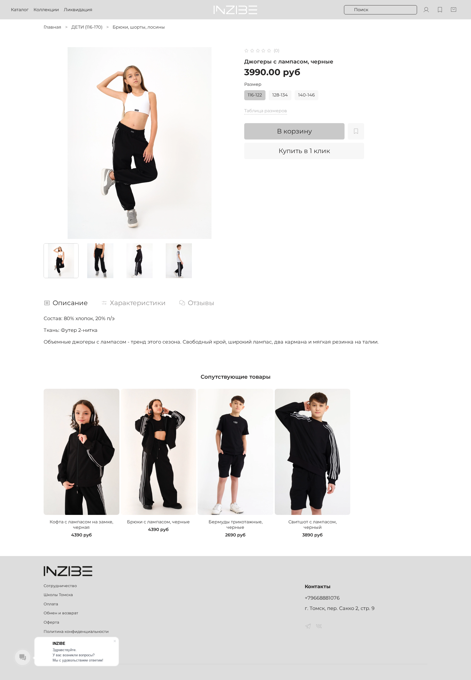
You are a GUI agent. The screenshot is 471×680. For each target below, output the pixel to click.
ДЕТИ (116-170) (86, 27)
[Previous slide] (52, 143)
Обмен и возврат (61, 613)
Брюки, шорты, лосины (139, 27)
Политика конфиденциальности (76, 631)
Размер (252, 84)
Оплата (51, 604)
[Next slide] (226, 143)
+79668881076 (322, 598)
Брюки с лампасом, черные (158, 521)
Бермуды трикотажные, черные (235, 524)
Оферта (51, 622)
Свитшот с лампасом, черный (312, 524)
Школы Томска (58, 594)
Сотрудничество (60, 585)
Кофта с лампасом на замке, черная (81, 524)
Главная (52, 27)
